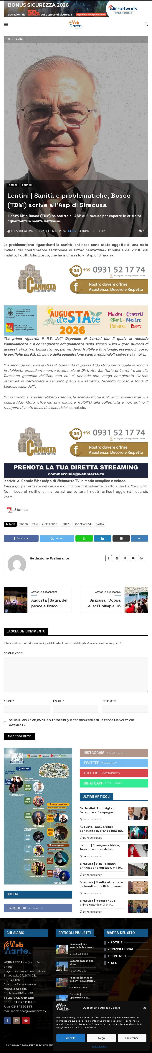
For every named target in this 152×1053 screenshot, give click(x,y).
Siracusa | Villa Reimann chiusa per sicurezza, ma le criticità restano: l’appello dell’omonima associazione (100, 866)
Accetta (70, 1038)
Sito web (109, 701)
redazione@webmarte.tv (28, 1011)
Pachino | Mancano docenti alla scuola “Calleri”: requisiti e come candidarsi (82, 979)
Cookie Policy (99, 1046)
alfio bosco (49, 524)
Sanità (19, 39)
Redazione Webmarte (49, 558)
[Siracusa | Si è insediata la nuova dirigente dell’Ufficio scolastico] (62, 949)
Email (58, 701)
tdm (35, 524)
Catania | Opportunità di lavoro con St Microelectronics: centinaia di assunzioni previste (82, 996)
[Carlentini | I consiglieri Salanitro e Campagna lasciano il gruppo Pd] (138, 813)
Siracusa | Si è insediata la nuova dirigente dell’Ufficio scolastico (81, 946)
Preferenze (132, 1038)
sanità (100, 524)
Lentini (27, 185)
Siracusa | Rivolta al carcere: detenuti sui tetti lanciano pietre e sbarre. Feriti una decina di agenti (102, 884)
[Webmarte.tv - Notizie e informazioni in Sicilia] (76, 25)
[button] (144, 1008)
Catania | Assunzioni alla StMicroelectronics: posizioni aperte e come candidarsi (82, 963)
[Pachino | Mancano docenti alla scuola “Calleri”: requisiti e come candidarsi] (62, 983)
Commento (13, 653)
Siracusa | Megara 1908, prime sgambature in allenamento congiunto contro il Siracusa (98, 902)
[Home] (8, 39)
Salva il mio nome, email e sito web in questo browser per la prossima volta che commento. (72, 722)
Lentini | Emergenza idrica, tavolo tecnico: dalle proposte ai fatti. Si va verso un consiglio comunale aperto (102, 847)
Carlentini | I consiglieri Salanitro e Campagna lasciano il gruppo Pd (97, 810)
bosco (23, 524)
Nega (101, 1038)
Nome (9, 701)
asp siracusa (83, 524)
